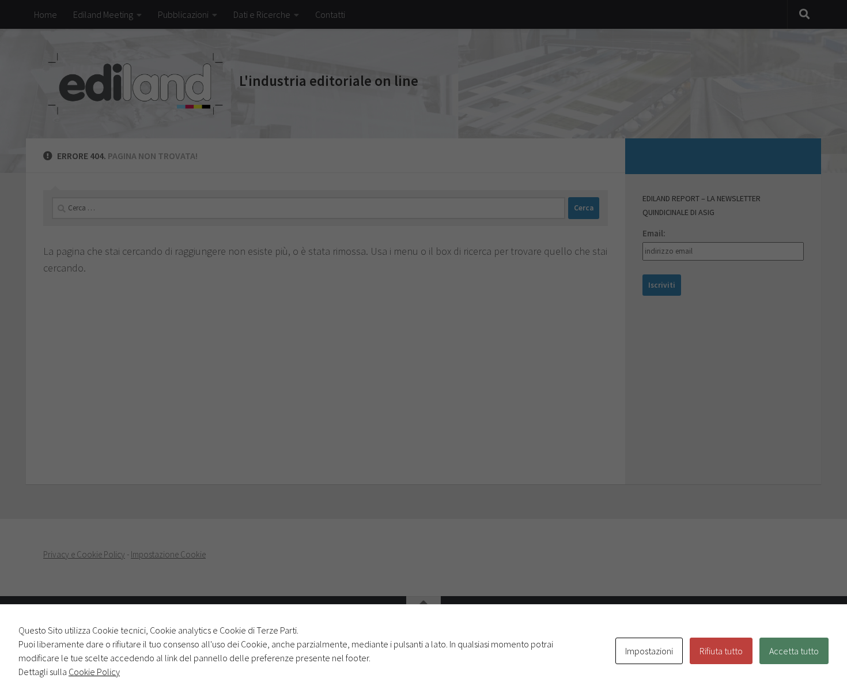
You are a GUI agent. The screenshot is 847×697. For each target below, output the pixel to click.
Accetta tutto (794, 651)
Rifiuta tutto (721, 651)
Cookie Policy (94, 671)
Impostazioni (649, 651)
